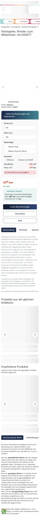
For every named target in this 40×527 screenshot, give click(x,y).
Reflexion (10, 160)
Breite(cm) (8, 123)
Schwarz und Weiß (25, 160)
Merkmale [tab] (23, 230)
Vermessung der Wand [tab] (12, 437)
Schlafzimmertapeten (29, 27)
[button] (35, 334)
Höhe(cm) (8, 133)
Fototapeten (5, 27)
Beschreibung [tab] (8, 230)
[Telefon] (4, 511)
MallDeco (10, 105)
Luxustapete (15, 27)
